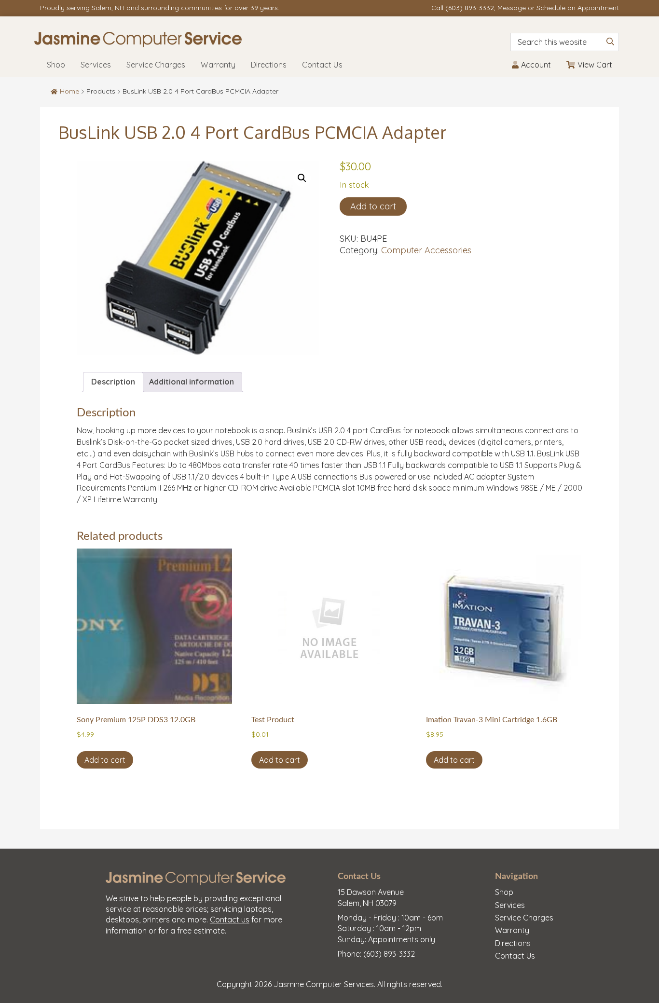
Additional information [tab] (191, 381)
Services (510, 905)
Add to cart (373, 206)
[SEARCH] (610, 41)
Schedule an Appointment (577, 7)
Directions (513, 943)
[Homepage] (231, 39)
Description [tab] (113, 381)
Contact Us (515, 956)
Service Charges (524, 917)
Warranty (512, 930)
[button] (302, 178)
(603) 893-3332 (469, 7)
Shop (504, 892)
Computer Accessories (426, 250)
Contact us (229, 919)
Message (511, 7)
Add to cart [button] (104, 760)
